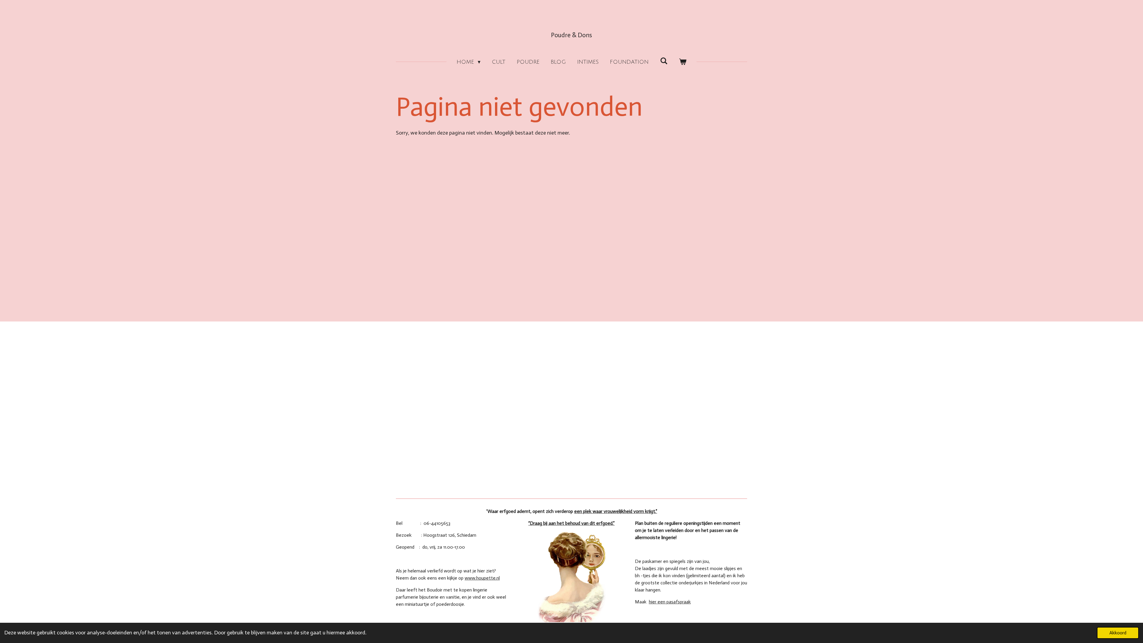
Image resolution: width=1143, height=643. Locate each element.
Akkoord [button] (1117, 633)
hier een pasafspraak (670, 602)
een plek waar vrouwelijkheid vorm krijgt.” (615, 511)
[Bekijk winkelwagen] (683, 62)
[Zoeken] (664, 61)
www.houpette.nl (482, 578)
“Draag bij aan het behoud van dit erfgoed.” (571, 523)
